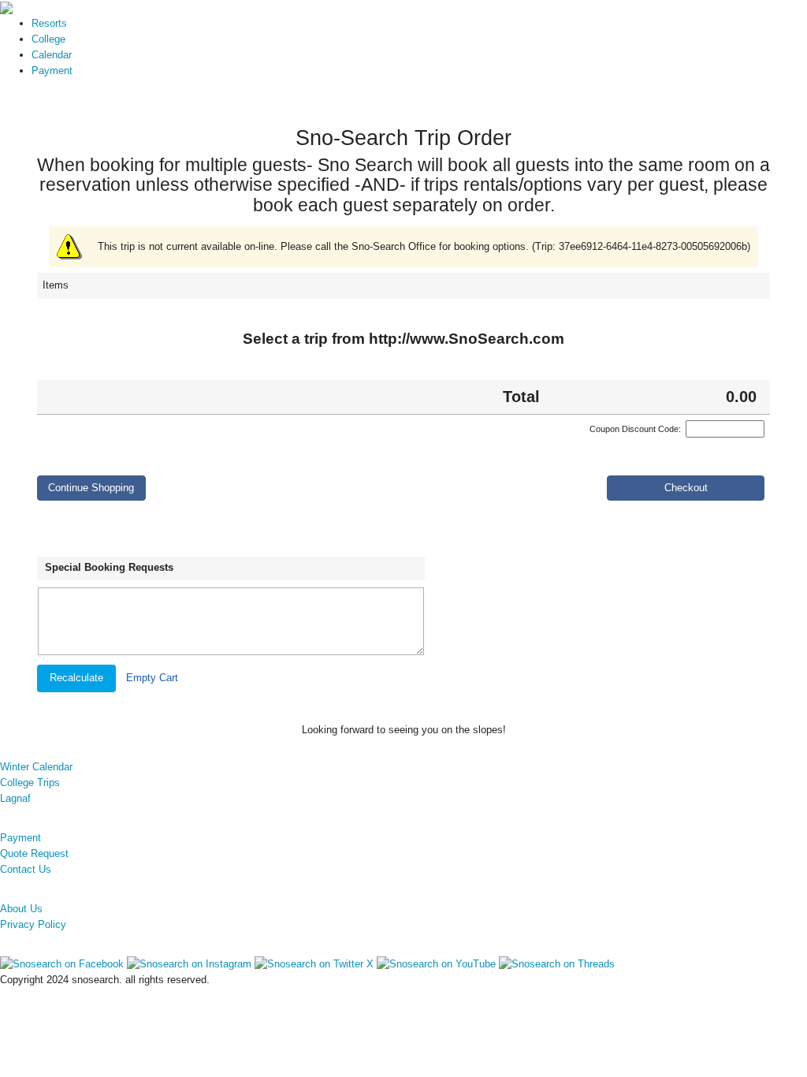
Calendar (52, 55)
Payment (52, 70)
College (48, 39)
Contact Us (25, 869)
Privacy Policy (33, 924)
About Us (21, 909)
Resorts (49, 23)
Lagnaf (15, 798)
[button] (91, 488)
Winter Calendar (36, 767)
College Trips (30, 782)
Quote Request (34, 853)
